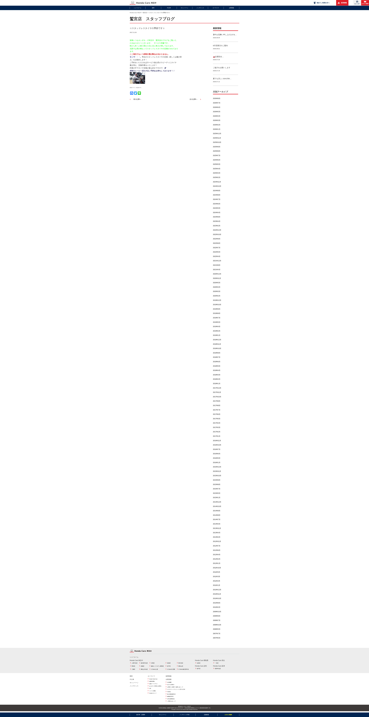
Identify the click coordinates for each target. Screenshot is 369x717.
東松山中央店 (144, 669)
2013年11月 (217, 528)
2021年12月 (217, 261)
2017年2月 (216, 432)
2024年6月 (216, 204)
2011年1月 (216, 585)
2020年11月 (217, 278)
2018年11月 (217, 344)
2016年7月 (216, 449)
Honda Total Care (153, 679)
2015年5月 (216, 493)
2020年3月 (216, 291)
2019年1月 (216, 335)
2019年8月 (216, 313)
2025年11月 (217, 138)
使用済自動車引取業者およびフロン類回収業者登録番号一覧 (197, 707)
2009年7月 (216, 620)
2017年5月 (216, 418)
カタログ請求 (365, 3)
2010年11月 (217, 594)
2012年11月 (217, 541)
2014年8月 (216, 515)
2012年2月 (216, 559)
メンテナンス (200, 8)
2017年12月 (217, 388)
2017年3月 (216, 427)
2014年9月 (216, 511)
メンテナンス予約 (184, 714)
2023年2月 (216, 226)
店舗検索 (206, 714)
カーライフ (216, 8)
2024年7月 (216, 199)
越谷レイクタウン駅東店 (157, 666)
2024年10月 (217, 186)
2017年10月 (217, 397)
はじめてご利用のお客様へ (155, 686)
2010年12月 (217, 590)
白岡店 (153, 663)
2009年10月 (217, 611)
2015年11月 (217, 471)
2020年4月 (216, 287)
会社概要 (169, 682)
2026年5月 (216, 111)
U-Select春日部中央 (183, 669)
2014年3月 (216, 524)
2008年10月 (217, 625)
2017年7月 (216, 410)
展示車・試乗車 (140, 714)
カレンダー (357, 4)
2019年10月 (217, 304)
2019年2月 (216, 331)
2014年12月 (217, 502)
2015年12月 (217, 467)
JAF (150, 688)
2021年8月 (216, 265)
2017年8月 (216, 405)
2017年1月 (216, 436)
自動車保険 (152, 681)
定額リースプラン (153, 683)
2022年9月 (216, 239)
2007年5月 (216, 638)
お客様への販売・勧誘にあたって (175, 687)
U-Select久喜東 (171, 669)
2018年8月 (216, 353)
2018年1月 (216, 383)
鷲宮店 (133, 666)
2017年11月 (217, 392)
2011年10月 (217, 568)
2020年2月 (216, 296)
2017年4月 (216, 423)
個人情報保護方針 (171, 694)
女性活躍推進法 (171, 698)
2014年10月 (217, 506)
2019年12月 (217, 300)
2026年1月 (216, 129)
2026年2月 (216, 125)
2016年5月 (216, 458)
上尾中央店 (134, 663)
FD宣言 (169, 691)
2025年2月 (216, 177)
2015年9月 (216, 480)
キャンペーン (184, 8)
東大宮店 (180, 663)
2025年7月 (216, 155)
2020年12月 (217, 274)
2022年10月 (217, 234)
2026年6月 (216, 107)
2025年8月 (216, 151)
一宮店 (216, 663)
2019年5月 (216, 322)
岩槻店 (142, 666)
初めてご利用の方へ (323, 3)
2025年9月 (216, 147)
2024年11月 (217, 182)
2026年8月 (216, 98)
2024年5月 (216, 208)
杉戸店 (169, 666)
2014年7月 (216, 519)
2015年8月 (216, 484)
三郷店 (133, 669)
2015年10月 (217, 475)
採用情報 (344, 3)
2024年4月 (216, 212)
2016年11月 (217, 440)
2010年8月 (216, 603)
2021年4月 (216, 269)
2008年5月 (216, 629)
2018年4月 (216, 370)
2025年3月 (216, 173)
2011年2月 (216, 581)
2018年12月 (217, 340)
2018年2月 (216, 379)
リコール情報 (152, 690)
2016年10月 (217, 445)
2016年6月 (216, 453)
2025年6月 (216, 160)
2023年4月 (216, 221)
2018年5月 (216, 366)
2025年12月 (217, 133)
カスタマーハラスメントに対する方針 (176, 689)
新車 (153, 8)
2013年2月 (216, 537)
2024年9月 (216, 190)
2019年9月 (216, 309)
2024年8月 (216, 195)
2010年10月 (217, 598)
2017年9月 (216, 401)
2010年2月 (216, 607)
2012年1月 (216, 563)
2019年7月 (216, 318)
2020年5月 (216, 282)
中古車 (169, 8)
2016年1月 (216, 462)
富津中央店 (218, 668)
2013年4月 (216, 532)
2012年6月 (216, 550)
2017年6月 (216, 414)
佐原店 (198, 663)
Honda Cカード (153, 693)
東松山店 (180, 666)
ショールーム (137, 8)
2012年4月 (216, 554)
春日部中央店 (144, 663)
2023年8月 (216, 217)
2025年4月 (216, 168)
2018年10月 (217, 348)
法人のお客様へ (171, 684)
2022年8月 (216, 243)
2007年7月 (216, 633)
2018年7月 (216, 357)
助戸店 (198, 668)
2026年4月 (216, 116)
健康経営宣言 (170, 696)
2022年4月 (216, 256)
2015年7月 (216, 489)
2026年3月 (216, 120)
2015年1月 (216, 497)
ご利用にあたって (171, 701)
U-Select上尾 (154, 669)
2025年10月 (217, 142)
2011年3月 (216, 576)
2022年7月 (216, 247)
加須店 (169, 663)
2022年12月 (217, 230)
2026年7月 (216, 103)
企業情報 (231, 8)
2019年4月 (216, 326)
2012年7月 (216, 546)
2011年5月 (216, 572)
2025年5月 (216, 164)
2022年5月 (216, 252)
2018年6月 (216, 361)
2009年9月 (216, 616)
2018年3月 (216, 375)
